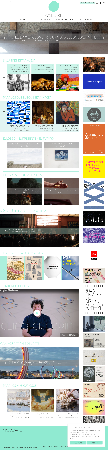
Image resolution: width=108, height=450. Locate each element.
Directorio (46, 19)
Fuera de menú (85, 19)
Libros (73, 19)
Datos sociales (98, 446)
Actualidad (21, 19)
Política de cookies (62, 446)
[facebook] (101, 3)
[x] (97, 3)
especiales (34, 19)
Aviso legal (47, 446)
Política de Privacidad (81, 446)
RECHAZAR (78, 442)
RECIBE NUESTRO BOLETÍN (87, 3)
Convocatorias (61, 19)
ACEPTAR (94, 442)
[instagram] (104, 3)
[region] (86, 435)
